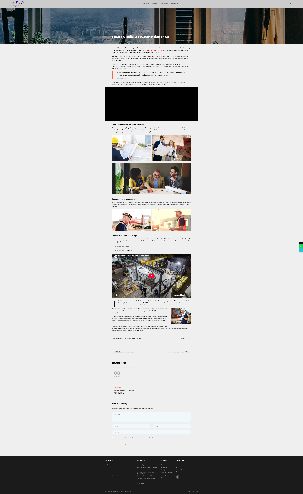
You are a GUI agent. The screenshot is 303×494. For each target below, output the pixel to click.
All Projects (164, 470)
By (115, 40)
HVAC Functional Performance (145, 470)
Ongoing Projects (166, 475)
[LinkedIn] (178, 477)
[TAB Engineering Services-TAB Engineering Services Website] (17, 4)
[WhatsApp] (301, 246)
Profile (163, 477)
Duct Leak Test (141, 481)
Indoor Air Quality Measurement (146, 478)
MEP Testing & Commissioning (146, 465)
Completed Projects (167, 472)
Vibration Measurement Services (146, 476)
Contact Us (164, 480)
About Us (163, 465)
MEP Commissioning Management (147, 467)
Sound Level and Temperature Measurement (146, 472)
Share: (183, 338)
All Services (164, 467)
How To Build (127, 338)
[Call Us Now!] (301, 250)
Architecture (119, 338)
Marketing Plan (136, 338)
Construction (117, 387)
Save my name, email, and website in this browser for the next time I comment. (136, 437)
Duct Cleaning (141, 483)
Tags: (113, 338)
